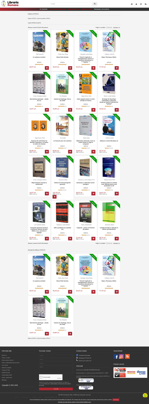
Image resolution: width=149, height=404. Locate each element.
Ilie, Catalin (63, 138)
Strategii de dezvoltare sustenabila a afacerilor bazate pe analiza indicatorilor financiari (109, 101)
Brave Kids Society (62, 57)
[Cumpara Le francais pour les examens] (70, 152)
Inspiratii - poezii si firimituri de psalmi (86, 228)
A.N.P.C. (106, 376)
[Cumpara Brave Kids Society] (70, 68)
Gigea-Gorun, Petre (86, 96)
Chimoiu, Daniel (110, 138)
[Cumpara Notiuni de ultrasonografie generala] (54, 197)
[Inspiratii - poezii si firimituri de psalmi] (86, 212)
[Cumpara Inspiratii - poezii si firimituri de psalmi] (93, 238)
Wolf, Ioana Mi (39, 54)
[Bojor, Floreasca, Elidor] (109, 42)
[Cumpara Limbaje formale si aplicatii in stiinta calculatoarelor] (117, 238)
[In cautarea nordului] (39, 42)
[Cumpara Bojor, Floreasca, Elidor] (117, 68)
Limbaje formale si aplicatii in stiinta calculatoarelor (109, 228)
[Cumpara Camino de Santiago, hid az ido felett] (70, 110)
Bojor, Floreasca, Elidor (109, 57)
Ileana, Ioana (86, 138)
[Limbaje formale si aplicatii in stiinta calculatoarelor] (109, 212)
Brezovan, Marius (109, 224)
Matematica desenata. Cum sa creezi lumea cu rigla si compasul (86, 142)
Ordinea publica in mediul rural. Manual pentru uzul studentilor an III (109, 184)
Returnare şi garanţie (6, 367)
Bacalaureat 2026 (73, 9)
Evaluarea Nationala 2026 (57, 9)
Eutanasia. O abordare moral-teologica (86, 183)
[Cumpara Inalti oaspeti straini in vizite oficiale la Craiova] (93, 110)
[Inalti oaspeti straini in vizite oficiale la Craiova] (86, 84)
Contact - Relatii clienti (7, 377)
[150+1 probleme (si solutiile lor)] (62, 212)
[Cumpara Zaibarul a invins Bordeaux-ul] (117, 152)
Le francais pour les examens (62, 141)
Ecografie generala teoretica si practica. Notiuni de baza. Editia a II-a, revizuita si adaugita (39, 230)
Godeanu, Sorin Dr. (109, 54)
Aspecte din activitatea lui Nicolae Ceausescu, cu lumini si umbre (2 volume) (39, 142)
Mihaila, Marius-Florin (109, 179)
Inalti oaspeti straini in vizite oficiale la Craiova (86, 99)
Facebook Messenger (84, 355)
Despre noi (4, 355)
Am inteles (115, 399)
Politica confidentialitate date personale (10, 362)
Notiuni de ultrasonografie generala (62, 183)
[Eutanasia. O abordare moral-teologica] (85, 167)
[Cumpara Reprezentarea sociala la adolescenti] (47, 193)
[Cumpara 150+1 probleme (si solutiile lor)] (70, 238)
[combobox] (74, 3)
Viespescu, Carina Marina (63, 224)
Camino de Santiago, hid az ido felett (62, 99)
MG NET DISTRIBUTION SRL (92, 370)
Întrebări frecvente (6, 372)
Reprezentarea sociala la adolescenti (39, 183)
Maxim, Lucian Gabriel (109, 96)
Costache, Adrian (63, 179)
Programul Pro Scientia (101, 9)
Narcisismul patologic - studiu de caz (39, 99)
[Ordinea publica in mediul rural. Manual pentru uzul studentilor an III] (109, 167)
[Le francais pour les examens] (62, 125)
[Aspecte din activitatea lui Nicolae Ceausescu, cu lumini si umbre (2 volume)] (39, 126)
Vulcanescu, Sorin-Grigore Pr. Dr (86, 179)
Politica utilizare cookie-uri (8, 360)
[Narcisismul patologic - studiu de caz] (39, 84)
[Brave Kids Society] (62, 42)
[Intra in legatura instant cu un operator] (145, 395)
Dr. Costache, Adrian (40, 224)
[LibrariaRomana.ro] (10, 6)
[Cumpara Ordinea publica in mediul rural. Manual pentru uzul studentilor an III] (117, 193)
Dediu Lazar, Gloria (63, 54)
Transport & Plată (6, 370)
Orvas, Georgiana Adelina (39, 96)
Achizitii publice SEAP (7, 375)
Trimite (55, 389)
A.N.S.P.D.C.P (99, 373)
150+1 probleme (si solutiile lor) (62, 228)
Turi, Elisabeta (63, 96)
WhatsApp (4, 380)
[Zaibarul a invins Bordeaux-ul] (109, 125)
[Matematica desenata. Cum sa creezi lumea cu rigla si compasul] (86, 125)
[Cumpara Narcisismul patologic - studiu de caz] (47, 110)
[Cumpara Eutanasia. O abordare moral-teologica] (93, 193)
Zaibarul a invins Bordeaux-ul (109, 141)
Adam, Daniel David (86, 224)
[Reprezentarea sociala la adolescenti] (39, 167)
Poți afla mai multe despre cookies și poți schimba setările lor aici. (74, 402)
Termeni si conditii (6, 357)
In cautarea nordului (39, 57)
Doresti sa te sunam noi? (85, 360)
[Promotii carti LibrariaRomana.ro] (121, 358)
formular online (88, 385)
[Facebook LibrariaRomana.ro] (116, 358)
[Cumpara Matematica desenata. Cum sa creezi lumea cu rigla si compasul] (93, 152)
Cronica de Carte (86, 9)
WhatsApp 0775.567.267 (85, 358)
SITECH (39, 62)
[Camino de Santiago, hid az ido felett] (62, 84)
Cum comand (5, 365)
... (112, 27)
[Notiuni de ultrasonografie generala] (62, 167)
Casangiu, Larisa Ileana (86, 54)
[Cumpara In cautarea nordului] (47, 68)
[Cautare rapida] (94, 3)
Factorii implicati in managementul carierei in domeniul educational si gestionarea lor (86, 59)
